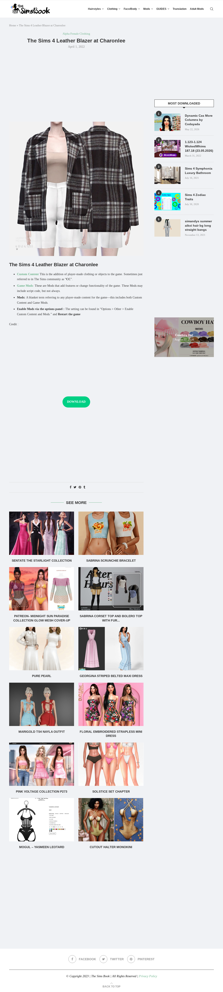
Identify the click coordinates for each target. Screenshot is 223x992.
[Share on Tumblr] (84, 487)
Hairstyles (94, 8)
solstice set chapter (111, 791)
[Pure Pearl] (41, 648)
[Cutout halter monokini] (110, 819)
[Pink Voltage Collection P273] (41, 764)
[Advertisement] (76, 84)
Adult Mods (197, 8)
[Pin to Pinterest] (80, 487)
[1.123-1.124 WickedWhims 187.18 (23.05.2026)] (167, 148)
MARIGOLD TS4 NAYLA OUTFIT (42, 731)
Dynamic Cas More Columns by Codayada (199, 120)
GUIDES (161, 8)
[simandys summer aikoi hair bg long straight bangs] (167, 228)
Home (12, 25)
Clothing (112, 8)
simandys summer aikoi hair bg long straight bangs (198, 225)
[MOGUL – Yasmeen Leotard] (41, 819)
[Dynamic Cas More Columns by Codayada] (167, 122)
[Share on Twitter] (75, 487)
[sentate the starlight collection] (41, 533)
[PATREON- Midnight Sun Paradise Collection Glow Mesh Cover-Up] (41, 588)
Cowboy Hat (184, 335)
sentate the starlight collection (42, 560)
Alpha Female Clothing (76, 33)
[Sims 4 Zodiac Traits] (167, 201)
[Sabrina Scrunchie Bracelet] (110, 533)
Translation (179, 8)
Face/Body (130, 8)
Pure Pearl (41, 676)
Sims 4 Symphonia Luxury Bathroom (198, 171)
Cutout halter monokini (111, 847)
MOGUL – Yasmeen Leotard (41, 847)
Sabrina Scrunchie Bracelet (111, 560)
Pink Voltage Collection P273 (41, 791)
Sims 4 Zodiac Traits (195, 197)
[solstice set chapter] (110, 764)
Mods (146, 8)
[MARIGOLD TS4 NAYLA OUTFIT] (41, 704)
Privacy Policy (148, 976)
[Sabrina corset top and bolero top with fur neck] (110, 588)
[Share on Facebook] (70, 487)
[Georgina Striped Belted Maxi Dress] (110, 648)
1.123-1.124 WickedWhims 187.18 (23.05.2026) (199, 146)
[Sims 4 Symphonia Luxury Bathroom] (167, 175)
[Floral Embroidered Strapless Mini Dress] (110, 704)
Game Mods (25, 285)
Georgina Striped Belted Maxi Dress (111, 676)
